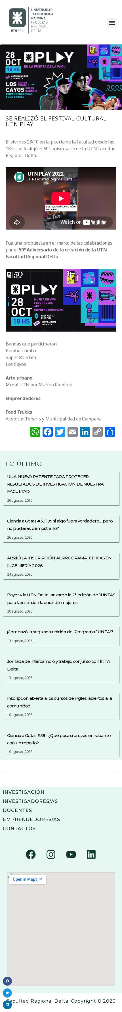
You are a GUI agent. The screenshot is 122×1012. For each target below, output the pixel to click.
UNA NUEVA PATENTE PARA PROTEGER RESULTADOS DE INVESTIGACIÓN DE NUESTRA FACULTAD (55, 484)
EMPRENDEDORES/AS (31, 819)
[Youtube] (71, 855)
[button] (112, 23)
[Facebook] (31, 855)
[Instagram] (51, 855)
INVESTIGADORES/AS (30, 801)
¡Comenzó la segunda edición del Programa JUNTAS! (60, 631)
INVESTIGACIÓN (24, 792)
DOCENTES (17, 810)
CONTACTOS (19, 828)
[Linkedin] (91, 855)
